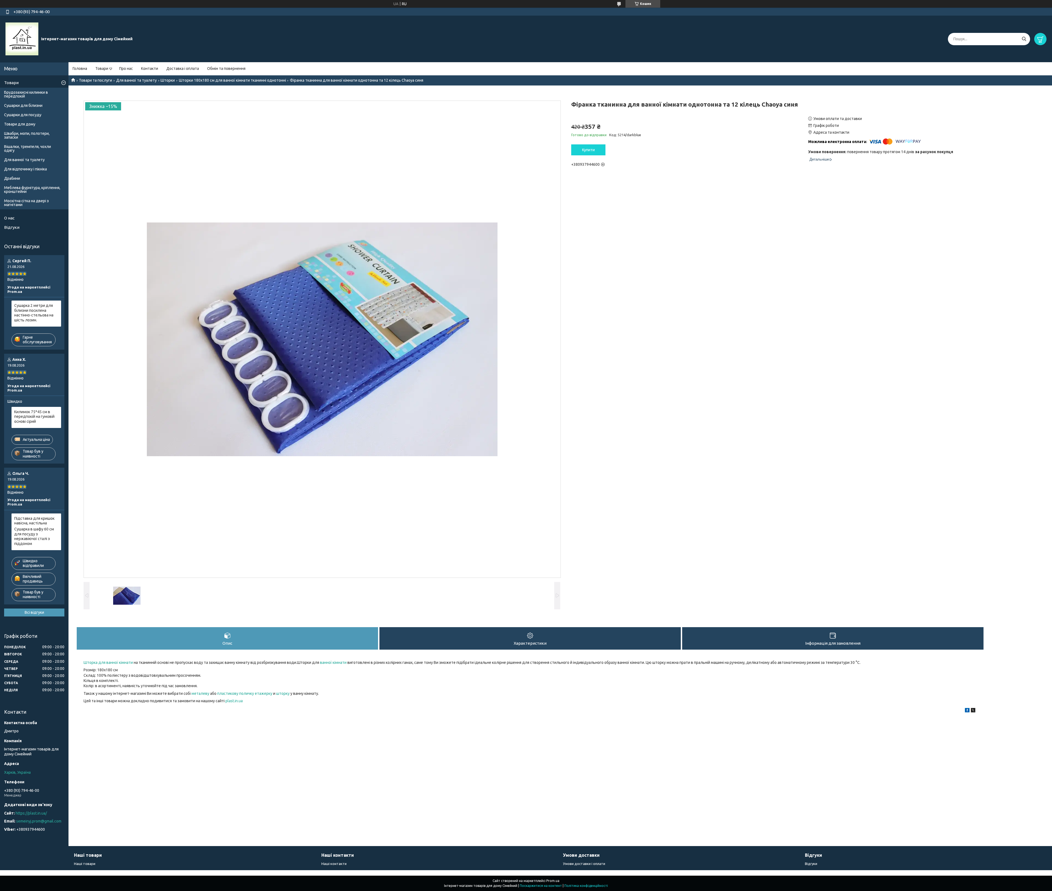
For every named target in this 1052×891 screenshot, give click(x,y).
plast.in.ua (234, 701)
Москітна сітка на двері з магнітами (26, 203)
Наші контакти (334, 864)
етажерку (263, 693)
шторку (283, 693)
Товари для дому (19, 124)
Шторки (168, 80)
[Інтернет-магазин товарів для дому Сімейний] (21, 38)
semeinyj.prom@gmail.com (38, 821)
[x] (973, 711)
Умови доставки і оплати (584, 864)
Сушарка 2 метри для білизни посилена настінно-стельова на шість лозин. (33, 312)
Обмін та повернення (226, 68)
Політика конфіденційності (586, 885)
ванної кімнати (333, 662)
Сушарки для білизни (23, 105)
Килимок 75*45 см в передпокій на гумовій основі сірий (34, 417)
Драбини (12, 178)
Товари (101, 68)
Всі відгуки (34, 612)
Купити (588, 150)
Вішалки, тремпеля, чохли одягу (27, 148)
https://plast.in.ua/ (31, 813)
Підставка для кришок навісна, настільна (34, 521)
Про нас (126, 68)
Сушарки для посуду (22, 115)
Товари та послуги (95, 80)
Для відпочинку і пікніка (25, 169)
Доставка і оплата (182, 68)
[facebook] (967, 711)
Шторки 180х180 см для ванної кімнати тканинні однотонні (232, 80)
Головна (80, 68)
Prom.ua (552, 881)
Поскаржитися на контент (541, 885)
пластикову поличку (235, 693)
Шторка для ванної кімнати (108, 662)
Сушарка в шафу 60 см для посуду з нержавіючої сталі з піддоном (34, 536)
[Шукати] (1024, 39)
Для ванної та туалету (136, 80)
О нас (9, 218)
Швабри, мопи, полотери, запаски (27, 135)
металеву (200, 693)
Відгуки (11, 227)
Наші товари (84, 864)
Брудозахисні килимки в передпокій (26, 94)
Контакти (149, 68)
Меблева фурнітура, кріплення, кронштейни (32, 189)
